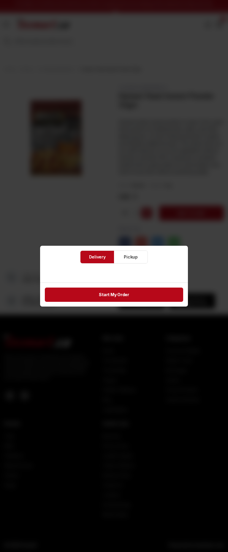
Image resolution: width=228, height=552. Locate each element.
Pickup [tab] (131, 256)
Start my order (114, 294)
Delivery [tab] (97, 256)
